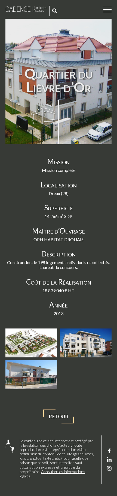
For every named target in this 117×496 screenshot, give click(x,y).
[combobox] (55, 11)
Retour (58, 416)
